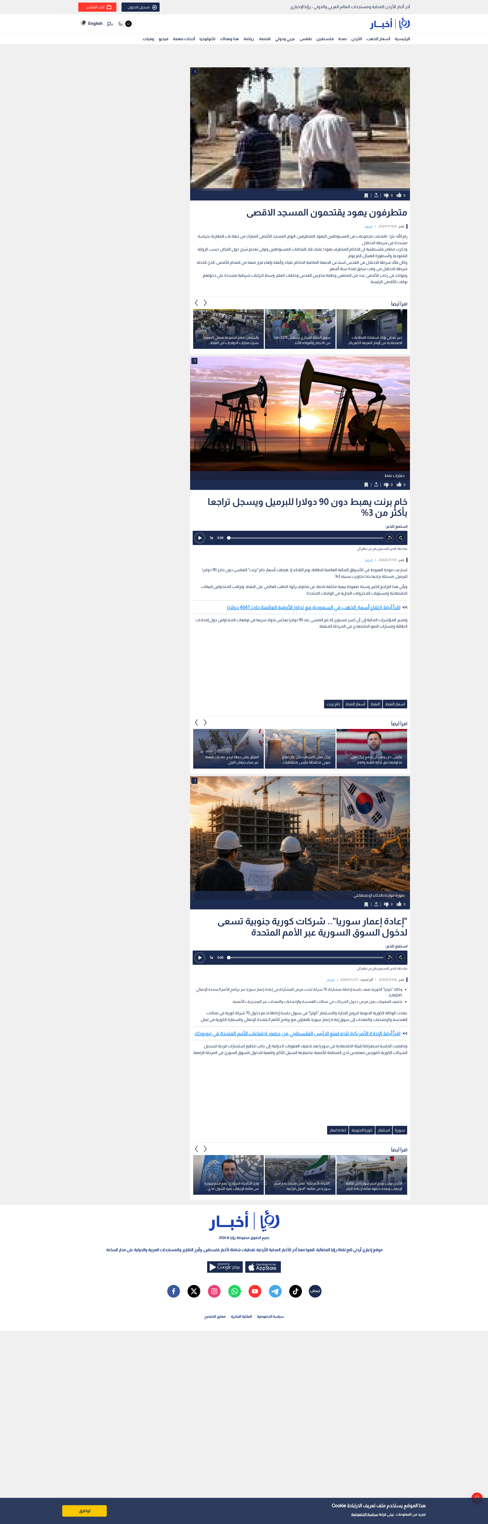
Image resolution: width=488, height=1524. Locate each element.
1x (211, 538)
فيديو (163, 39)
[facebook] (173, 1291)
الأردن (356, 39)
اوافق (84, 1510)
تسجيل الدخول (139, 7)
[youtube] (255, 1291)
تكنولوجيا (208, 39)
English (95, 23)
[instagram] (214, 1291)
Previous (205, 303)
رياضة (248, 39)
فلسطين (325, 39)
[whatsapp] (234, 1291)
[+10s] (400, 538)
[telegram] (275, 1291)
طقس (306, 39)
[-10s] (389, 538)
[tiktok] (295, 1291)
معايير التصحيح (215, 1316)
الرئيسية (402, 39)
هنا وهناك (229, 39)
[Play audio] (200, 538)
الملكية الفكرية (241, 1316)
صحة (342, 39)
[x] (194, 1291)
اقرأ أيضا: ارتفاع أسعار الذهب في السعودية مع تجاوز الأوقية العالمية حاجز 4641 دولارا (313, 607)
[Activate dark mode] (125, 24)
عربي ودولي (285, 39)
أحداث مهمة (184, 39)
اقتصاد (264, 39)
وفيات (148, 39)
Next (196, 303)
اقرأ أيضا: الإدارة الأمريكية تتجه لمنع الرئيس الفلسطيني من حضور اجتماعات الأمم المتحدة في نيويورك (297, 1033)
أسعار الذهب (378, 39)
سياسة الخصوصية (364, 1514)
